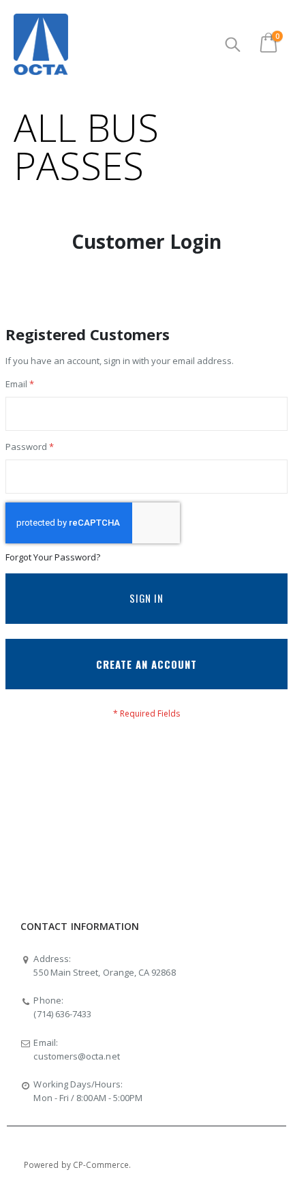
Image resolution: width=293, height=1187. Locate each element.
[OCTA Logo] (41, 44)
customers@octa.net (76, 1056)
